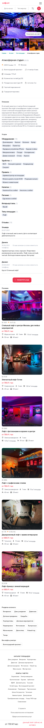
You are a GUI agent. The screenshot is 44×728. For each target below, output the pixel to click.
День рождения (20, 611)
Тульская (30, 683)
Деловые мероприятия (24, 621)
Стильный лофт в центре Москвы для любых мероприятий (21, 326)
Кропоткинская (15, 679)
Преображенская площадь (16, 698)
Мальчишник (8, 630)
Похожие (5, 288)
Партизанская (31, 689)
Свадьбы (24, 616)
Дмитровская (27, 695)
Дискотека (20, 630)
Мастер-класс (27, 669)
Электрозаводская (26, 676)
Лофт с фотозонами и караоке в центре (18, 431)
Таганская (29, 692)
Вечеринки (7, 611)
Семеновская (22, 701)
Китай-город (13, 686)
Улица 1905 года (31, 698)
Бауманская (15, 676)
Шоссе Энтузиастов (18, 692)
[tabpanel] (22, 305)
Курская (23, 679)
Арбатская (30, 679)
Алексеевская (12, 689)
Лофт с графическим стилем (14, 483)
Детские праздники (10, 616)
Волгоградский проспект (12, 644)
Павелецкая (22, 689)
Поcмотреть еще (23, 280)
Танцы (5, 635)
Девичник (32, 611)
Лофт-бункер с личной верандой (15, 586)
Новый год (31, 630)
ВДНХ (13, 683)
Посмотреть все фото (33, 34)
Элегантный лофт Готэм (12, 380)
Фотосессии (20, 626)
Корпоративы (8, 621)
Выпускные (32, 626)
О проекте (22, 708)
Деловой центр (21, 683)
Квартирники (8, 626)
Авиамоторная (17, 695)
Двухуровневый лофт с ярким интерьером (19, 535)
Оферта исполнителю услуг (22, 716)
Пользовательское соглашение (22, 712)
